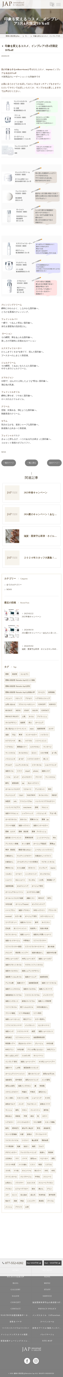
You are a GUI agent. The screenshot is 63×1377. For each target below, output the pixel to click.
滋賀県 (22, 722)
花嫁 (18, 1146)
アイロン (8, 1189)
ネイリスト (46, 922)
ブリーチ (38, 777)
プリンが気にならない (35, 1049)
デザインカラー (11, 1152)
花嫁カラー (21, 983)
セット (14, 1195)
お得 (27, 1207)
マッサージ (47, 747)
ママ (17, 1158)
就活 (32, 1116)
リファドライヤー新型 (13, 946)
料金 (22, 1201)
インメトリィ (35, 1110)
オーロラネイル (11, 819)
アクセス (28, 698)
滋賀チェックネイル (12, 989)
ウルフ (41, 1146)
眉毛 (17, 1110)
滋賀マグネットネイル (13, 965)
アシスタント (40, 789)
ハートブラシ (10, 910)
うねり (21, 795)
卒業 (25, 1116)
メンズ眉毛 (46, 1080)
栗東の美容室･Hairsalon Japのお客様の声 (20, 692)
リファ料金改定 (24, 1013)
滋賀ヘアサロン (24, 910)
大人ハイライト (33, 783)
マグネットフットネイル (34, 965)
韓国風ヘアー (10, 1043)
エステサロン (35, 747)
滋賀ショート (25, 934)
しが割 (17, 1068)
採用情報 (51, 692)
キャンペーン (38, 1055)
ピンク (16, 777)
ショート (8, 880)
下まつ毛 (53, 813)
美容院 (41, 1201)
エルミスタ (31, 1183)
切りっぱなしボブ (11, 1055)
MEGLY (41, 898)
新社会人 (8, 1116)
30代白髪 (8, 904)
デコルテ (8, 765)
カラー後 (18, 916)
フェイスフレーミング (28, 1152)
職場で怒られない (25, 850)
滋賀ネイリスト (26, 922)
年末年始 (42, 1195)
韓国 (40, 1164)
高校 (15, 1201)
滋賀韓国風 (9, 886)
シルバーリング (50, 765)
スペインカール (11, 1177)
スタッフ (18, 698)
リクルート (27, 789)
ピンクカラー (27, 777)
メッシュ (8, 1207)
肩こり (45, 759)
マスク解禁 (37, 1122)
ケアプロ (28, 741)
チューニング (10, 795)
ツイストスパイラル (32, 995)
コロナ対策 (44, 753)
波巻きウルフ (10, 1104)
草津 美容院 (10, 850)
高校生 (17, 1116)
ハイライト (44, 735)
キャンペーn (26, 1170)
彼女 (33, 1189)
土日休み (8, 1158)
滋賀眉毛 (8, 1080)
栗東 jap (45, 819)
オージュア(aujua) (22, 904)
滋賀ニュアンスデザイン (31, 971)
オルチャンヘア (22, 886)
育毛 (38, 1128)
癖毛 (7, 783)
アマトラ (18, 1207)
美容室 (14, 674)
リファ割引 (37, 1013)
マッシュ (8, 1110)
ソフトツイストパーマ (13, 1025)
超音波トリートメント (13, 837)
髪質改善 (15, 783)
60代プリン (9, 1049)
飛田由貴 (45, 1140)
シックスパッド (31, 874)
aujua (32, 728)
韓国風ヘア (51, 880)
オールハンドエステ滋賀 (14, 898)
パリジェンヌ (10, 759)
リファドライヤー (39, 940)
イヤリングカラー (11, 1092)
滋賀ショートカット (46, 1031)
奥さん (41, 1189)
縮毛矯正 (8, 1037)
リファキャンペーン (22, 1037)
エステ (51, 728)
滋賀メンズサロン (24, 1086)
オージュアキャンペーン (14, 892)
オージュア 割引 (31, 916)
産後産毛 (47, 1128)
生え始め (24, 1195)
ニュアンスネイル (21, 765)
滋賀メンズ (9, 1031)
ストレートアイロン (46, 1183)
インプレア (43, 868)
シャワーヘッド (27, 813)
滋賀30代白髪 (51, 952)
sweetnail (8, 916)
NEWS (3, 452)
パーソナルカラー (23, 1122)
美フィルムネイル (26, 1007)
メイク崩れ (23, 1164)
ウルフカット (32, 1104)
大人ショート (20, 880)
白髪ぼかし (9, 856)
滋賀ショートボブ (45, 959)
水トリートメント (20, 928)
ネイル (31, 716)
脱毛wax (33, 1158)
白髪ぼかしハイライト (43, 856)
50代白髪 (20, 1049)
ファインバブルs (26, 801)
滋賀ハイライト (24, 825)
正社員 (7, 928)
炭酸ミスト (31, 898)
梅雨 (33, 1146)
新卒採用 (52, 1195)
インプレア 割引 (11, 1061)
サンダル (32, 880)
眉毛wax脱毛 (10, 1086)
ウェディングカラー (24, 856)
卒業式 (32, 1092)
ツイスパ (25, 1140)
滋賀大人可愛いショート (42, 934)
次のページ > (54, 463)
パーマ (24, 1158)
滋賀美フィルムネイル (13, 977)
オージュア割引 (37, 886)
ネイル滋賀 (21, 868)
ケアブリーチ (10, 741)
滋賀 (7, 735)
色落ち (42, 1152)
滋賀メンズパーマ (45, 989)
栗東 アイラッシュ (39, 831)
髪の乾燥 (51, 946)
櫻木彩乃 (15, 1128)
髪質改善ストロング (31, 1068)
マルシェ (45, 807)
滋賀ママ (8, 1068)
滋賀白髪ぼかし (37, 952)
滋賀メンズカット (11, 1001)
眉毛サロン (43, 1092)
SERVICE (52, 704)
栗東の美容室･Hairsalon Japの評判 (17, 686)
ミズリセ (48, 1164)
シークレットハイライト (44, 850)
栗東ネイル (34, 819)
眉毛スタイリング (31, 1080)
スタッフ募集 (50, 1122)
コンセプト (25, 674)
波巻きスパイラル (28, 1001)
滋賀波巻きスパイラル (13, 995)
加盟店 (7, 801)
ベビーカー (44, 1158)
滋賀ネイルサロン (11, 971)
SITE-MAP (47, 1341)
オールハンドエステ (12, 789)
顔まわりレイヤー (25, 1043)
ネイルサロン (23, 753)
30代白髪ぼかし (42, 1007)
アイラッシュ (42, 716)
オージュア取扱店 (39, 844)
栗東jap (52, 844)
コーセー (18, 874)
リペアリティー (11, 922)
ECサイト (32, 868)
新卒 (36, 922)
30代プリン (51, 1049)
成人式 (32, 1195)
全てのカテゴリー (14, 585)
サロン (24, 1110)
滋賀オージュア (30, 977)
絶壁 (33, 1031)
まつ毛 (54, 753)
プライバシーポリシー (27, 704)
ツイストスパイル (11, 1140)
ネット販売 (26, 844)
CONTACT (45, 710)
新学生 (46, 1110)
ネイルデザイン (11, 722)
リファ (19, 771)
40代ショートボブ (28, 959)
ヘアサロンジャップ (42, 698)
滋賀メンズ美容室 (44, 1001)
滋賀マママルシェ (11, 813)
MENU (18, 710)
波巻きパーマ (45, 1104)
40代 (53, 1170)
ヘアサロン (9, 747)
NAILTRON (31, 795)
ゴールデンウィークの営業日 (27, 862)
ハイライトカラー (33, 759)
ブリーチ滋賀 (10, 825)
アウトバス (52, 910)
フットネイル (50, 777)
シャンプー (31, 1201)
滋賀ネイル (9, 771)
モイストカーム (11, 934)
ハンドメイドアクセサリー (45, 801)
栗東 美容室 (23, 831)
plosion (35, 771)
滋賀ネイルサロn (29, 989)
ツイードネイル (11, 1007)
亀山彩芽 (35, 1140)
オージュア (39, 722)
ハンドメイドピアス (12, 807)
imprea (53, 868)
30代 (46, 1170)
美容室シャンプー (21, 952)
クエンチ (8, 952)
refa (15, 801)
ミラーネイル (36, 765)
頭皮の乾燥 (44, 928)
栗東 (7, 674)
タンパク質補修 (11, 1134)
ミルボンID (26, 1055)
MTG (49, 898)
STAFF (26, 710)
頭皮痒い (33, 928)
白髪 (21, 1134)
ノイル (7, 777)
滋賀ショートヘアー (28, 1061)
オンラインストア (38, 904)
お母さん (8, 1183)
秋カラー (38, 1170)
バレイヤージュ (26, 1177)
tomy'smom (27, 807)
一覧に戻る (31, 463)
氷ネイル (23, 819)
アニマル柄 (9, 983)
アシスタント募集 (11, 844)
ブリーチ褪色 (10, 1013)
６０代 (47, 1098)
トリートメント (41, 741)
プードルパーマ (41, 1134)
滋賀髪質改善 (33, 983)
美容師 (50, 1152)
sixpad (27, 771)
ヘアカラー (9, 1122)
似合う (26, 1146)
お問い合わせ (10, 704)
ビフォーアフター (21, 1189)
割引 (49, 789)
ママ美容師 (9, 1146)
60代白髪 (50, 1043)
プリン (49, 1189)
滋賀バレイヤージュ (12, 940)
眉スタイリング (34, 1074)
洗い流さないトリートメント (15, 728)
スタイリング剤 (22, 1098)
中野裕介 (26, 940)
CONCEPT (42, 704)
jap (23, 783)
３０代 (7, 1170)
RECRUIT (8, 710)
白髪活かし (9, 862)
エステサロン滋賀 (33, 892)
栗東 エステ (10, 831)
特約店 (54, 795)
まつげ (21, 759)
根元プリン (27, 1019)
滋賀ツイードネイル (49, 983)
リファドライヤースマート (34, 946)
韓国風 (42, 1086)
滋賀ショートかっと (12, 1019)
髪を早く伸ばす (27, 1128)
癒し (20, 741)
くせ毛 (41, 880)
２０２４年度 (10, 1164)
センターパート (44, 1025)
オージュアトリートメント (15, 1074)
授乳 (53, 1158)
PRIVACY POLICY (12, 716)
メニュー (8, 698)
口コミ (34, 753)
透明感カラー (22, 747)
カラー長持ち (40, 1019)
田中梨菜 (18, 1080)
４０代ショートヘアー (47, 1061)
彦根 (36, 807)
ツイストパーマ (22, 1031)
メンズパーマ (48, 995)
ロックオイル (45, 874)
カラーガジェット (46, 916)
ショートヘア (36, 1098)
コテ (7, 1195)
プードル (50, 1201)
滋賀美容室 (41, 728)
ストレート (47, 1177)
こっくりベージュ (43, 837)
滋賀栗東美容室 (39, 1037)
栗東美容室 (29, 837)
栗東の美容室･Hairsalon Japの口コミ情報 (20, 680)
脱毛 (7, 1128)
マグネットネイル (47, 862)
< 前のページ (9, 463)
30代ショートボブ (11, 959)
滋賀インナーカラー (40, 825)
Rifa (54, 837)
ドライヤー (19, 1183)
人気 (23, 716)
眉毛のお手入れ (48, 1074)
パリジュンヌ (41, 813)
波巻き (29, 1134)
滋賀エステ (46, 771)
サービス (41, 692)
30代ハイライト (39, 910)
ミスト (32, 1164)
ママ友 (16, 1170)
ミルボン (8, 874)
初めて (7, 1201)
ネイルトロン (43, 795)
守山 (13, 735)
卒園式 (24, 1092)
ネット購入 (9, 1098)
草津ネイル (9, 868)
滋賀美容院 (44, 977)
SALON (35, 710)
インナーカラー (31, 735)
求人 (30, 722)
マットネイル (10, 753)
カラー (44, 1116)
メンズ (21, 1104)
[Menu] (58, 4)
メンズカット (30, 1025)
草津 (20, 735)
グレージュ (39, 1043)
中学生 (37, 1177)
